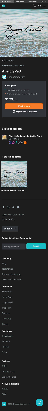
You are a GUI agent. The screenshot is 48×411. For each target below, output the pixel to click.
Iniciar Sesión (8, 219)
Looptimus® (7, 302)
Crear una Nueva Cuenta (13, 214)
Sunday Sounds (9, 377)
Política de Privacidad (11, 279)
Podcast (5, 347)
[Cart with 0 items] (34, 5)
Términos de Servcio (11, 274)
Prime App (6, 297)
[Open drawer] (44, 5)
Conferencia (7, 336)
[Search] (39, 5)
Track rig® (6, 308)
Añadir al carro (24, 106)
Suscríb (36, 246)
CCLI (4, 366)
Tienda (5, 324)
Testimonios (7, 269)
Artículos (6, 341)
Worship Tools (8, 371)
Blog (4, 263)
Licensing (6, 318)
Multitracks (7, 291)
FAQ (4, 394)
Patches (5, 313)
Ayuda (5, 389)
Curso (4, 352)
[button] (27, 142)
